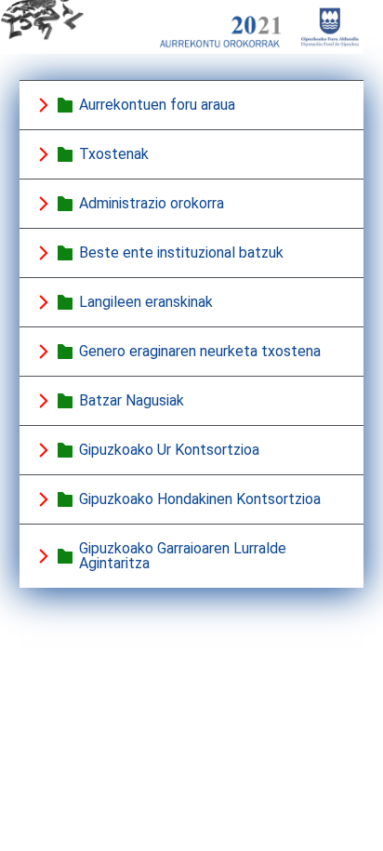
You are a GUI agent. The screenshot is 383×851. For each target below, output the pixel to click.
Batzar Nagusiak (131, 400)
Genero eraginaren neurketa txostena (200, 351)
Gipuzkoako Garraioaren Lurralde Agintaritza (182, 555)
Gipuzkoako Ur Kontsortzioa (169, 450)
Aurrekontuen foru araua (157, 104)
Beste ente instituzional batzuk (181, 252)
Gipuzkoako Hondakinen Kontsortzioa (200, 499)
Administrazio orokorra (151, 203)
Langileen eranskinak (146, 302)
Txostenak (114, 154)
